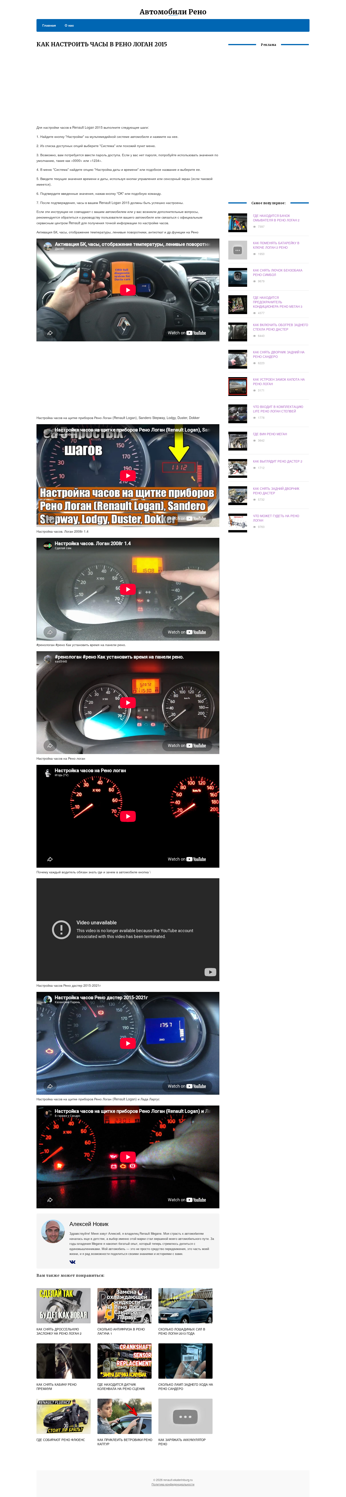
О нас (69, 25)
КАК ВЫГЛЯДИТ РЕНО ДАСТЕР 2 (277, 461)
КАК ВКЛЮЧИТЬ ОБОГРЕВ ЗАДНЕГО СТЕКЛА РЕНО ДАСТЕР (280, 327)
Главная (49, 25)
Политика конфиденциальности (173, 1484)
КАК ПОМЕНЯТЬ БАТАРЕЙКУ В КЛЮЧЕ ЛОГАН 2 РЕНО (276, 245)
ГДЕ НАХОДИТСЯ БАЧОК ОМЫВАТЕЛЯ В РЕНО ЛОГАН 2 (276, 217)
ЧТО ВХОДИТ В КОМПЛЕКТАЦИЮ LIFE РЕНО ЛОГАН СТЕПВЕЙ (278, 408)
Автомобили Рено (173, 11)
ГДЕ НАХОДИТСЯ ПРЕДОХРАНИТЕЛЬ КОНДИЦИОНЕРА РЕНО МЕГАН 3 (277, 302)
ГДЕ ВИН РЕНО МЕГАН (270, 434)
